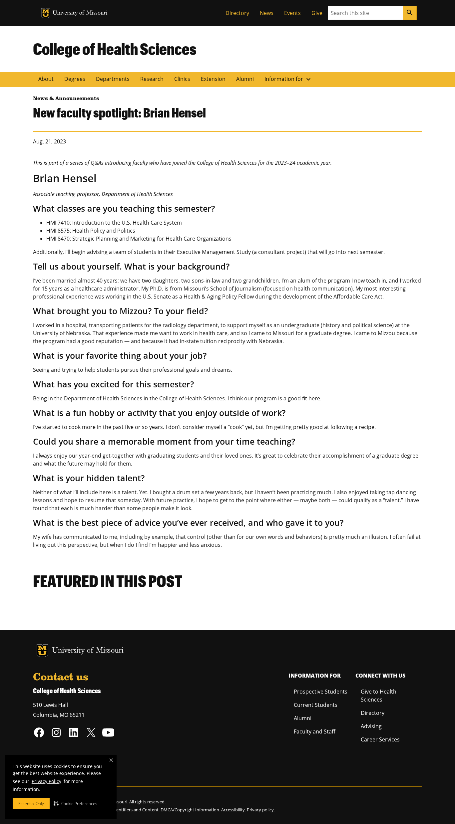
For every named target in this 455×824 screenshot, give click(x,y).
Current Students (315, 705)
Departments (113, 79)
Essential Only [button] (31, 803)
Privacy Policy (46, 781)
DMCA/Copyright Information (190, 810)
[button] (75, 803)
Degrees (74, 79)
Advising (371, 726)
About (46, 79)
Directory (237, 13)
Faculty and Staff (314, 731)
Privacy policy (260, 810)
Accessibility (233, 810)
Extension (213, 79)
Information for (288, 79)
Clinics (182, 79)
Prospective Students (320, 691)
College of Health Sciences (115, 48)
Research (152, 79)
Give (316, 13)
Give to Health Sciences (378, 695)
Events (292, 13)
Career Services (380, 739)
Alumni (245, 79)
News (266, 13)
